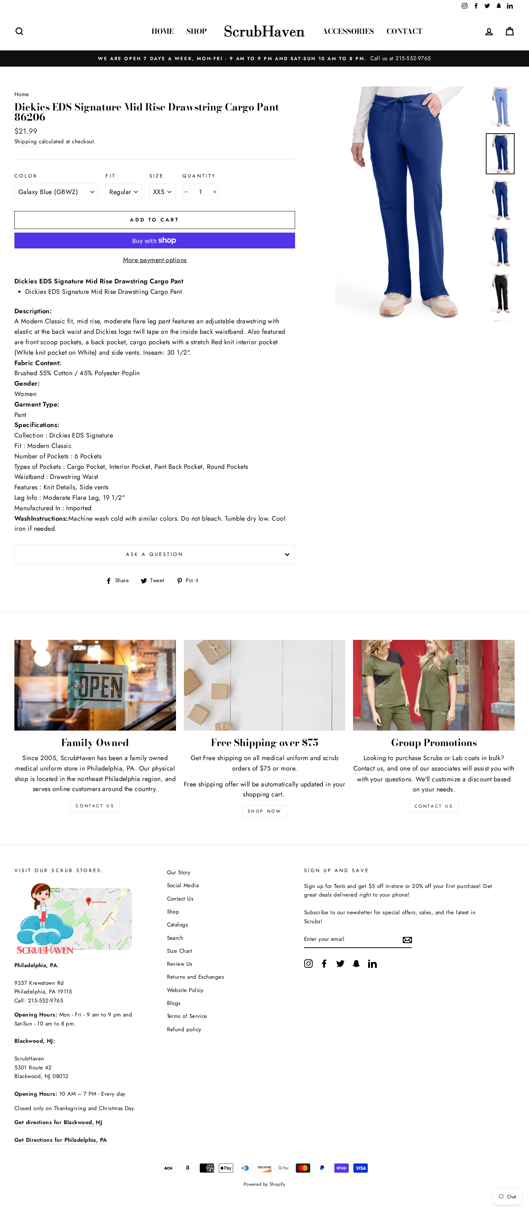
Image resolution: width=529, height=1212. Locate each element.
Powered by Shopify (264, 1184)
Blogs (174, 1003)
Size (156, 175)
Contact (404, 31)
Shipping (25, 141)
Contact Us (434, 806)
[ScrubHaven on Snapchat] (356, 963)
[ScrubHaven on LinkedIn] (372, 963)
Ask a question (155, 554)
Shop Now (265, 811)
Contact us (368, 768)
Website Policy (185, 990)
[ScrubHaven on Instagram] (308, 963)
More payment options (155, 260)
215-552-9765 (45, 1001)
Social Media (183, 885)
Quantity (199, 175)
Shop (196, 31)
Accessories (348, 31)
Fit (110, 175)
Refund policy (184, 1029)
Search (175, 938)
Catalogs (177, 925)
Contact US (95, 806)
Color (26, 175)
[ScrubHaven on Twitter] (340, 963)
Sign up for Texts (324, 886)
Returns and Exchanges (195, 977)
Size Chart (180, 951)
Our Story (179, 872)
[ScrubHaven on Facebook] (324, 963)
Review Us (180, 964)
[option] (264, 58)
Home (163, 31)
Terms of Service (187, 1016)
